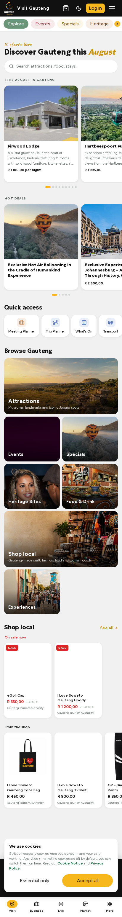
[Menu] (112, 8)
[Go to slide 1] (48, 187)
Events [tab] (42, 24)
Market (85, 911)
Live (61, 911)
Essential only (34, 880)
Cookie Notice (70, 863)
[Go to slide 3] (56, 187)
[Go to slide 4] (59, 187)
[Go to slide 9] (76, 187)
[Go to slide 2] (53, 187)
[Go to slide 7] (69, 187)
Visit (12, 911)
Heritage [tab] (99, 24)
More (110, 911)
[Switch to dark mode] (79, 8)
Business (36, 911)
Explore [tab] (16, 24)
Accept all (87, 880)
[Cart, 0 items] (66, 8)
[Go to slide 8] (72, 187)
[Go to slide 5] (63, 187)
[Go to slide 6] (66, 187)
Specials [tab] (70, 24)
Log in (95, 8)
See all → (109, 628)
